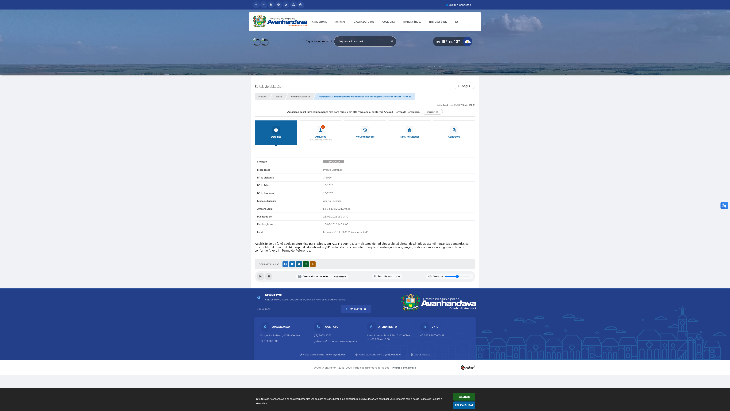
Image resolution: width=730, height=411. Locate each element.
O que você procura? (318, 41)
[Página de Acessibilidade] (300, 4)
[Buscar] (392, 41)
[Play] (260, 276)
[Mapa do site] (293, 4)
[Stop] (268, 276)
